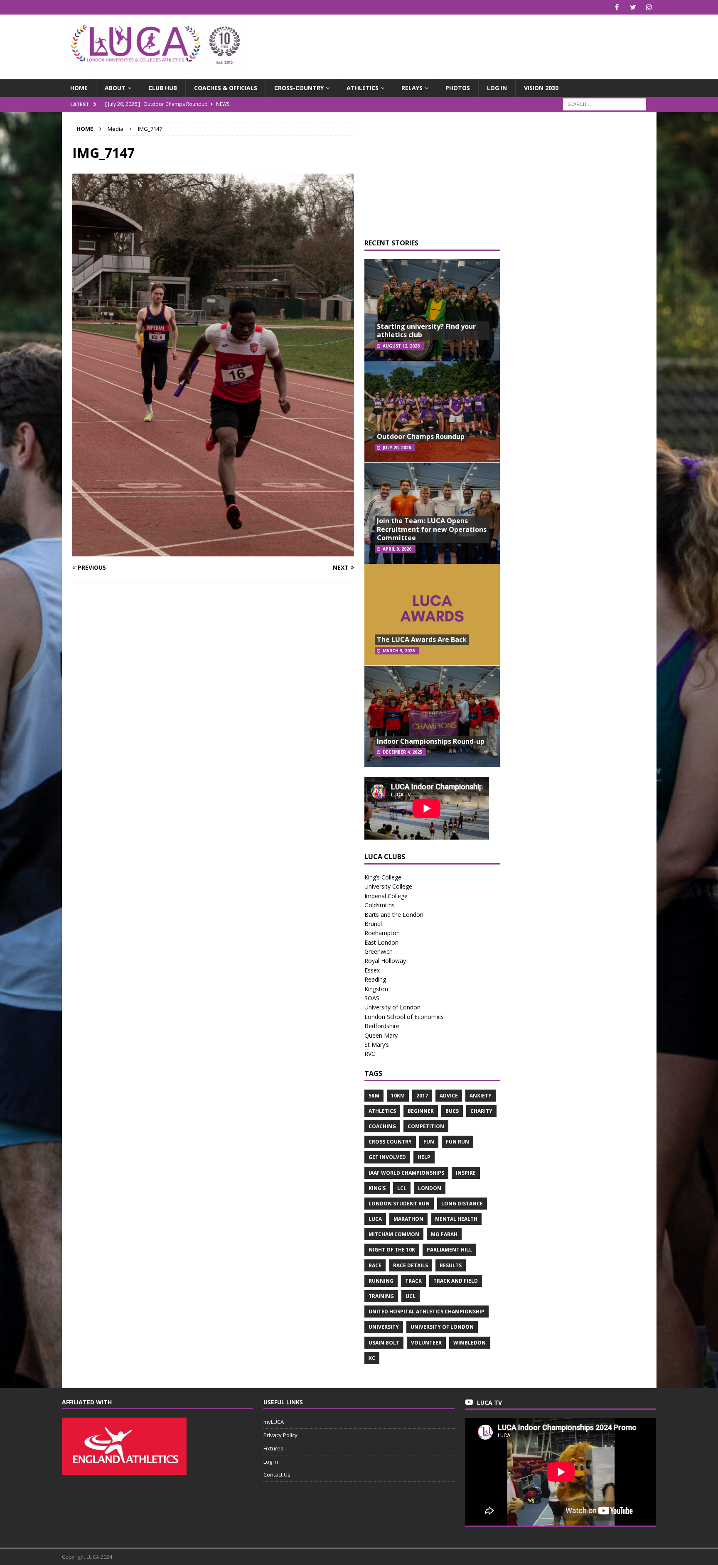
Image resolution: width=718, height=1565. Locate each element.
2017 (422, 1095)
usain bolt (384, 1342)
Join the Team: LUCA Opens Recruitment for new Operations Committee (432, 529)
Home (79, 88)
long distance (462, 1203)
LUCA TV (489, 1402)
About (115, 88)
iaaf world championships (406, 1172)
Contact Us (276, 1474)
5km (374, 1095)
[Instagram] (649, 7)
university (384, 1326)
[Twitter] (633, 7)
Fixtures (273, 1448)
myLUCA (273, 1421)
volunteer (426, 1342)
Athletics (363, 88)
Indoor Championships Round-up (430, 741)
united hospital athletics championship (426, 1311)
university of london (442, 1326)
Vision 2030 (541, 88)
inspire (466, 1172)
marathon (408, 1218)
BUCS (452, 1110)
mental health (456, 1218)
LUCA (375, 1218)
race (375, 1265)
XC (372, 1358)
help (424, 1157)
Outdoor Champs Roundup (421, 436)
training (381, 1296)
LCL (401, 1188)
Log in (497, 88)
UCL (411, 1296)
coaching (382, 1126)
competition (426, 1126)
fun (428, 1141)
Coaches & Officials (225, 88)
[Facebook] (617, 7)
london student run (399, 1203)
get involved (387, 1157)
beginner (421, 1110)
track (413, 1280)
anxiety (481, 1095)
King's (377, 1188)
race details (410, 1265)
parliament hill (449, 1249)
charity (481, 1110)
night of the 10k (392, 1249)
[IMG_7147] (213, 551)
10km (398, 1095)
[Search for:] (604, 104)
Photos (457, 88)
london (429, 1188)
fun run (457, 1141)
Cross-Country (299, 88)
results (451, 1265)
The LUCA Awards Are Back (422, 639)
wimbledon (469, 1342)
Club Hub (162, 88)
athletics (382, 1110)
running (381, 1280)
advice (449, 1095)
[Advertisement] (456, 41)
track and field (455, 1280)
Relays (412, 88)
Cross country (390, 1141)
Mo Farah (444, 1234)
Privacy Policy (280, 1435)
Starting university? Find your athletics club (426, 331)
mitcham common (394, 1234)
